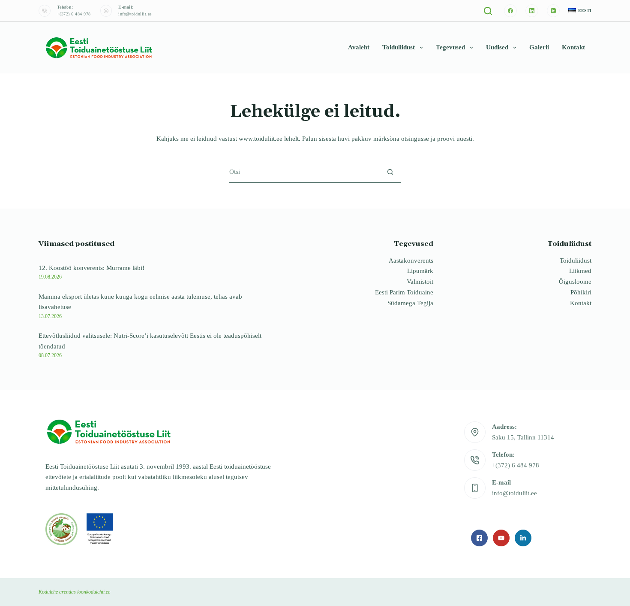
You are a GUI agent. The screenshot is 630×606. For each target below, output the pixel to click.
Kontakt (573, 47)
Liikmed (580, 270)
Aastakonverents (411, 260)
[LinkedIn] (531, 10)
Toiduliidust (398, 47)
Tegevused (450, 47)
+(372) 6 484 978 (74, 14)
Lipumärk (420, 270)
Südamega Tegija (410, 303)
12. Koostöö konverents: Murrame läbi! (91, 267)
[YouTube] (553, 10)
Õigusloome (575, 281)
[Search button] (390, 171)
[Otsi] (488, 11)
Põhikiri (580, 292)
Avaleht (358, 47)
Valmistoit (420, 281)
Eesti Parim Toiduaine (404, 292)
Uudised (497, 47)
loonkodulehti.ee (93, 592)
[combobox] (304, 171)
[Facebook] (510, 10)
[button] (579, 11)
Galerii (539, 47)
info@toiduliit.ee (135, 14)
